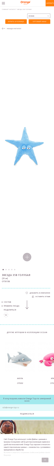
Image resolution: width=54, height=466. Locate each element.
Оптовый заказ (39, 21)
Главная (5, 9)
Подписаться (27, 414)
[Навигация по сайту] (5, 3)
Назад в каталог (14, 28)
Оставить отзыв (42, 296)
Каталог (12, 9)
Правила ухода (11, 306)
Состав (7, 302)
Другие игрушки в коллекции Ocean (27, 332)
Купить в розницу (16, 21)
